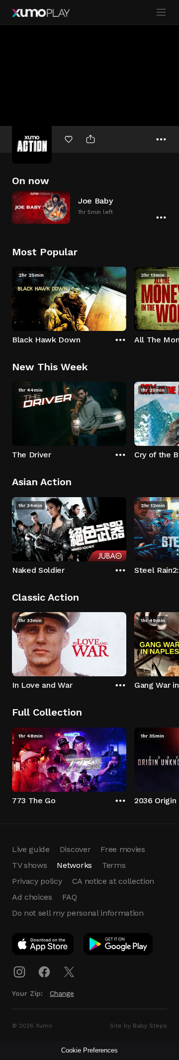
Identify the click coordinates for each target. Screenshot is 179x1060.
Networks (74, 865)
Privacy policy (37, 881)
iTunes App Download (43, 946)
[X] (69, 971)
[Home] (41, 13)
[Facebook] (44, 971)
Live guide (31, 849)
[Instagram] (19, 971)
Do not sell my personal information (78, 913)
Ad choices (32, 897)
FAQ (69, 897)
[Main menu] (161, 12)
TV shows (29, 865)
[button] (89, 207)
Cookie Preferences (89, 1050)
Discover (75, 849)
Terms (113, 865)
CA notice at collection (113, 881)
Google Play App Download (119, 946)
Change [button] (62, 993)
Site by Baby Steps (138, 1025)
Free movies (122, 849)
